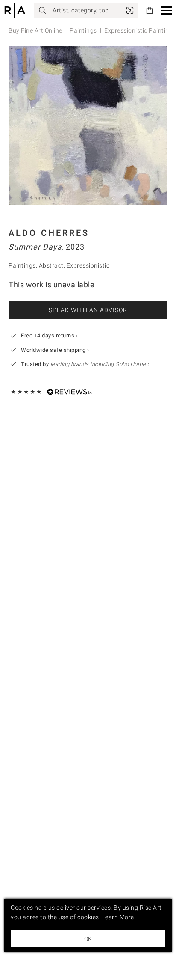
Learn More (118, 917)
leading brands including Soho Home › (100, 364)
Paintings (83, 30)
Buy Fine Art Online (35, 30)
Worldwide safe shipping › (55, 350)
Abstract (51, 265)
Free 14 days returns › (49, 335)
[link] (130, 10)
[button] (166, 10)
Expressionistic (88, 265)
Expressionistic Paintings (140, 30)
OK (88, 938)
